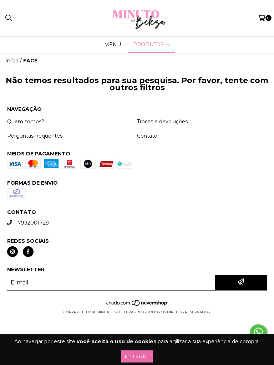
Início (12, 60)
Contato (147, 136)
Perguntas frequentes (34, 136)
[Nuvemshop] (137, 305)
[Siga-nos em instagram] (12, 251)
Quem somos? (25, 121)
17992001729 (32, 223)
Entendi (137, 356)
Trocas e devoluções (162, 121)
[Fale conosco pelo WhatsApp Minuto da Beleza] (258, 332)
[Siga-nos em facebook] (28, 251)
